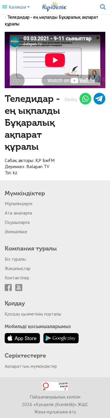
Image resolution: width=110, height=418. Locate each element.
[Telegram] (99, 99)
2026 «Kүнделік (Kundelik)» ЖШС (55, 404)
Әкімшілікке (16, 231)
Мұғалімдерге (19, 203)
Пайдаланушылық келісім (55, 397)
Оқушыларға (17, 222)
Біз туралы (15, 259)
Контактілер (17, 278)
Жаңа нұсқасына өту (55, 411)
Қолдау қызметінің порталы (33, 314)
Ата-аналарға (18, 213)
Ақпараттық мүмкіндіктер (31, 366)
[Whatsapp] (85, 99)
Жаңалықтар (18, 268)
